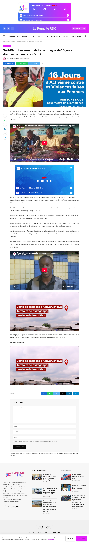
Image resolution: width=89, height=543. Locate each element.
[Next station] (34, 9)
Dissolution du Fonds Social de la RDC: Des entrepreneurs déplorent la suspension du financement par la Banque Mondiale (78, 501)
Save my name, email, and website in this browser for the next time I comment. (36, 441)
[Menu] (4, 36)
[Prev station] (54, 9)
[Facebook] (5, 115)
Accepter (81, 538)
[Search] (85, 36)
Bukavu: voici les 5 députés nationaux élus (78, 476)
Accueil (31, 532)
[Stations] (70, 168)
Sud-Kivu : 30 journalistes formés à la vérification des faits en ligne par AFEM (49, 478)
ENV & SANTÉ (55, 36)
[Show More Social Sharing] (42, 63)
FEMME (32, 36)
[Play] (44, 9)
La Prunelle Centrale (13, 58)
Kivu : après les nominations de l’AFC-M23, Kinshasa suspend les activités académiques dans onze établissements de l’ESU (49, 506)
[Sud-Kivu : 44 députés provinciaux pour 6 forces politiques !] (66, 487)
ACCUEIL (12, 36)
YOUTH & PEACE (42, 36)
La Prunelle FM (79, 28)
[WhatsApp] (5, 120)
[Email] (5, 133)
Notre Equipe (55, 532)
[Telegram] (5, 138)
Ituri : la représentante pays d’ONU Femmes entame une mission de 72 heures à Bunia (50, 491)
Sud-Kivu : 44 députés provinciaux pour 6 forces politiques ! (79, 487)
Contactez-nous (42, 532)
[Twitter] (5, 124)
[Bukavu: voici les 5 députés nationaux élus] (66, 477)
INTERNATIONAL (76, 36)
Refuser (70, 538)
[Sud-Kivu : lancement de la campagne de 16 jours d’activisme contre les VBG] (44, 87)
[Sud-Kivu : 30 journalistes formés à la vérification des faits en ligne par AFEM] (37, 477)
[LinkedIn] (5, 129)
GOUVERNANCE (22, 36)
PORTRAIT (65, 36)
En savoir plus (51, 539)
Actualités (7, 46)
